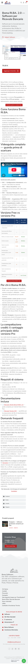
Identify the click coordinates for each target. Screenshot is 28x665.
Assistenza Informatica (11, 630)
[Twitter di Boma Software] (12, 649)
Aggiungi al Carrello (10, 71)
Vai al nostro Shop (10, 546)
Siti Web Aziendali (9, 617)
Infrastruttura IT (9, 622)
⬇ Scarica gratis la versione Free (14, 105)
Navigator (5, 463)
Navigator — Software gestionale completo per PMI (16, 523)
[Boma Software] (2, 627)
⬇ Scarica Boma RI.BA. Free (14, 281)
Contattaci (14, 491)
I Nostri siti (14, 625)
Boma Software (9, 627)
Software (12, 37)
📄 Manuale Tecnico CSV (9, 411)
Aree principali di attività (14, 612)
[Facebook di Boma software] (19, 649)
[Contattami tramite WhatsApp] (9, 649)
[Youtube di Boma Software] (15, 649)
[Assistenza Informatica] (2, 630)
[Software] (2, 614)
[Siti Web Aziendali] (2, 617)
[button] (2, 2)
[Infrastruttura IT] (2, 622)
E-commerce (8, 619)
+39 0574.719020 (14, 636)
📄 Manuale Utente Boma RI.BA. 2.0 (12, 405)
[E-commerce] (2, 619)
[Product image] (5, 524)
